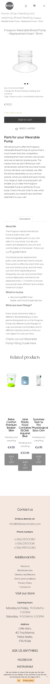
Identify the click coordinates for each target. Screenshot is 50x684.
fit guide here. (18, 252)
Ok (19, 680)
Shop (13, 13)
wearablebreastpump (33, 97)
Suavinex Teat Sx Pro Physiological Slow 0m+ (40, 425)
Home (5, 13)
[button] (44, 6)
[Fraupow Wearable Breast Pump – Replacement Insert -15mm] (25, 61)
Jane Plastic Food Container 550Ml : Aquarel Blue (25, 428)
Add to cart (25, 119)
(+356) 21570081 (25, 543)
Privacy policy (28, 680)
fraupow (13, 97)
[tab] (25, 219)
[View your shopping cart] (34, 6)
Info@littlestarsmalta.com (25, 524)
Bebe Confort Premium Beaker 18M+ (11, 425)
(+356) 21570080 (25, 539)
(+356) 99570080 (25, 547)
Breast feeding (23, 17)
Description (25, 219)
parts (20, 97)
